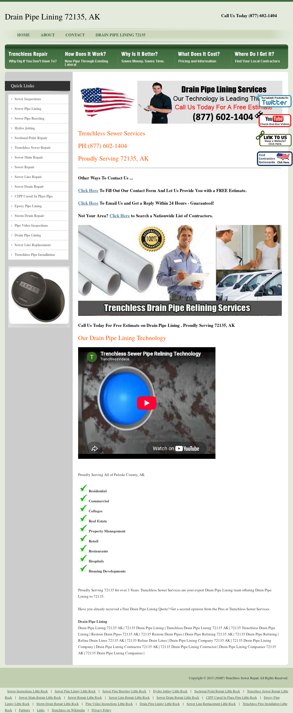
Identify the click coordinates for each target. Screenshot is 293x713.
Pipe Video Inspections (31, 225)
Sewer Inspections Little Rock (27, 691)
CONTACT (75, 35)
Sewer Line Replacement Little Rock (211, 703)
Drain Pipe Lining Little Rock (160, 703)
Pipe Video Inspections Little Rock (109, 703)
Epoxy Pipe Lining (28, 206)
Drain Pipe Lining (28, 235)
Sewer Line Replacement (33, 244)
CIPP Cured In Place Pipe (34, 196)
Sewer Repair (24, 167)
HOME (23, 35)
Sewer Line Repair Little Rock (129, 697)
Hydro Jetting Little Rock (170, 691)
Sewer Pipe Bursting (29, 118)
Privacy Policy (101, 710)
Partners (24, 710)
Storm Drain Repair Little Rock (57, 703)
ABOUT (48, 35)
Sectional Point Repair (31, 137)
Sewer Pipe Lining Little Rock (75, 691)
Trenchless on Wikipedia (68, 710)
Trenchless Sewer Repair (33, 147)
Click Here (88, 190)
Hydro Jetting (25, 128)
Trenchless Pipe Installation (35, 254)
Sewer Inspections (28, 98)
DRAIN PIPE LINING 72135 (120, 35)
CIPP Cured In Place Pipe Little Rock (231, 697)
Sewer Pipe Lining (28, 108)
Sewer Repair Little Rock (85, 697)
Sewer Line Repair (28, 176)
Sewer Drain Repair (29, 186)
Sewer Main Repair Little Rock (40, 697)
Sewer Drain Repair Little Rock (178, 697)
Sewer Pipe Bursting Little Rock (124, 691)
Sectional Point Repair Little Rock (217, 691)
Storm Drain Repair (29, 215)
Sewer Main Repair (29, 157)
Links (41, 710)
